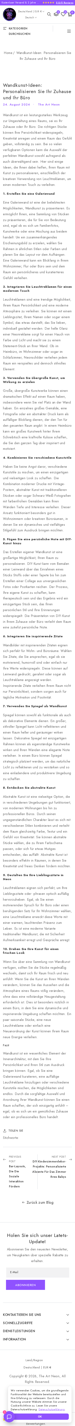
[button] (49, 14)
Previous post (17, 1172)
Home (8, 53)
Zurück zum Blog (40, 1202)
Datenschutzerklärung (52, 1409)
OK (40, 1416)
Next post (49, 1167)
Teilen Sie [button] (15, 1130)
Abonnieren (25, 1285)
